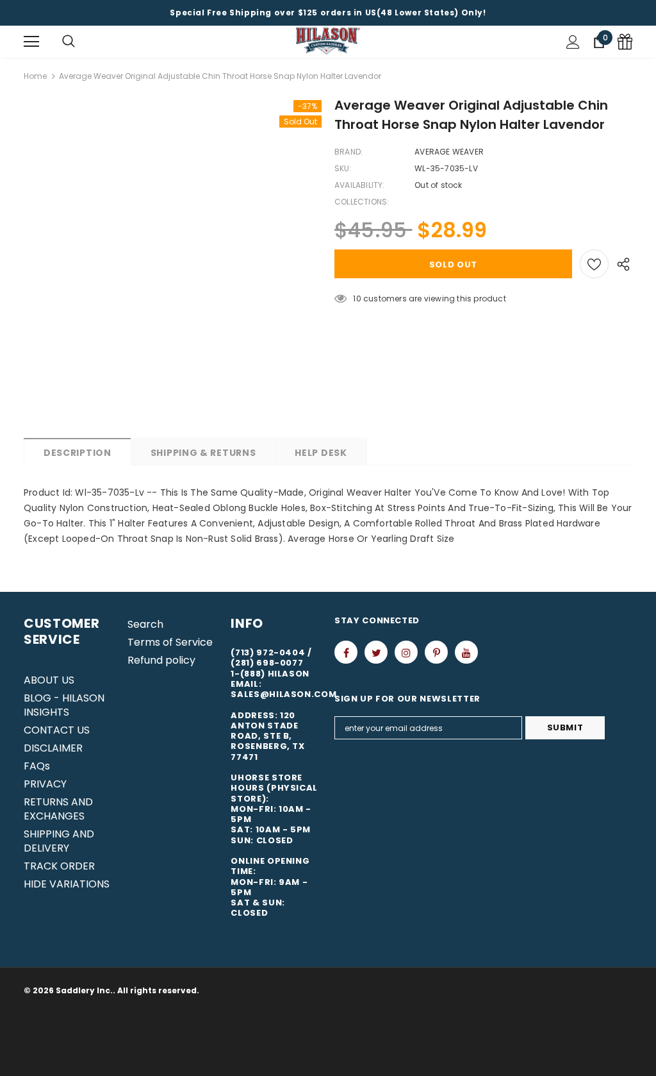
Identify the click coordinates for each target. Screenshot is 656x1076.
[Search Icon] (68, 41)
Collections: (361, 201)
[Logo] (328, 41)
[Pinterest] (436, 652)
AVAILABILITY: (359, 185)
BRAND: (348, 151)
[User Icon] (573, 42)
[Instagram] (406, 652)
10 (357, 298)
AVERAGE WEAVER (449, 151)
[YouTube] (466, 652)
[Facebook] (345, 652)
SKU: (343, 168)
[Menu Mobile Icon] (31, 41)
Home (35, 76)
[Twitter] (376, 652)
